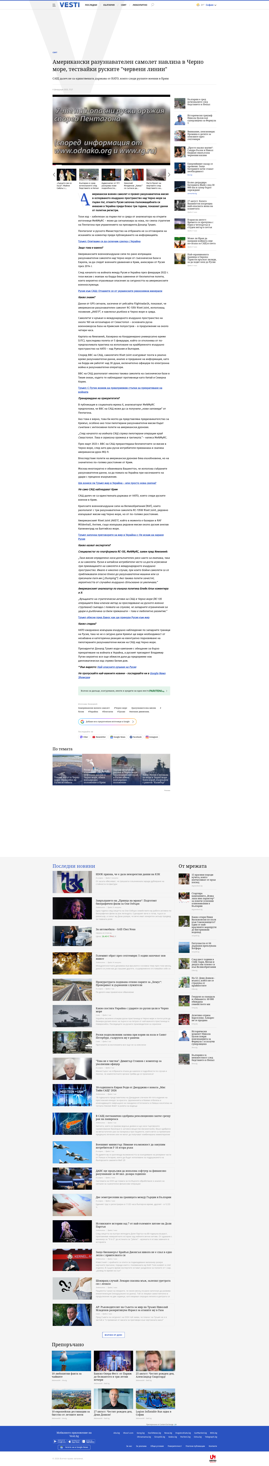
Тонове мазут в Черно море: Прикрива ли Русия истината (66, 780)
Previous (54, 180)
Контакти (213, 1446)
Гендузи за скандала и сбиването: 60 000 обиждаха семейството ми (203, 1000)
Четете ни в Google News (76, 1447)
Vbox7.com (128, 1433)
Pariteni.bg (185, 1437)
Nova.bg (168, 1433)
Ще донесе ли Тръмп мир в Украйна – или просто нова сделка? (117, 483)
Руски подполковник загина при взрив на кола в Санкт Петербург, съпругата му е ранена (131, 1036)
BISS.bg (213, 1433)
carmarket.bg (192, 193)
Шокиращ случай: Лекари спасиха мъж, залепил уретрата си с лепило (133, 1282)
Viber (85, 737)
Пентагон (108, 711)
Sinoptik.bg (159, 1437)
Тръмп (121, 711)
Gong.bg (141, 1433)
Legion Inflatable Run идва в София (153, 1413)
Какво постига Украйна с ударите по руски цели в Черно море (132, 1010)
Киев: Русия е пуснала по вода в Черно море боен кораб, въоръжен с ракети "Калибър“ (155, 778)
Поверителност (175, 1446)
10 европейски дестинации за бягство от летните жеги (71, 1413)
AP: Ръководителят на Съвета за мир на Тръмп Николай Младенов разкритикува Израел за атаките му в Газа (132, 1308)
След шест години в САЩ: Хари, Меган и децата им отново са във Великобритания (204, 963)
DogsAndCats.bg (183, 1433)
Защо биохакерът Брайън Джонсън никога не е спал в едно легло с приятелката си (134, 1253)
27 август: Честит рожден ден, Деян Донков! (113, 1413)
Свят (123, 5)
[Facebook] (217, 1449)
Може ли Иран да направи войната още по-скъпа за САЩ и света (201, 241)
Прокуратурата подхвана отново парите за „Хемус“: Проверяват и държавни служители (129, 983)
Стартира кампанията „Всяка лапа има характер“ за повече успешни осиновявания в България (203, 900)
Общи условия (157, 1446)
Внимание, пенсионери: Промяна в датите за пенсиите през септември (201, 135)
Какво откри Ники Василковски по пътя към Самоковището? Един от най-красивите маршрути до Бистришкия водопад (204, 924)
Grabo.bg (172, 1437)
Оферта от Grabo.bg (104, 933)
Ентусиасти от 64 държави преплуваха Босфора (204, 946)
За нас (129, 1446)
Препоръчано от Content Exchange (159, 1425)
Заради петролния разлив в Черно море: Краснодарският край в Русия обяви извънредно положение (125, 776)
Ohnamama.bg (144, 1437)
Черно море (121, 708)
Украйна (93, 711)
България (109, 5)
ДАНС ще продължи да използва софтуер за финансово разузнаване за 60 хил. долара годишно (131, 1172)
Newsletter (101, 737)
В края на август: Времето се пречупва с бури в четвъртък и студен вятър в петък (200, 223)
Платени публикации (195, 1446)
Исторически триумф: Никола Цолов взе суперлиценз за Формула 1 (201, 119)
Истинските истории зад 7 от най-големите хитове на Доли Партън (133, 1225)
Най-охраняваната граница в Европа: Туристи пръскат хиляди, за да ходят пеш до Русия (201, 258)
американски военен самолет (94, 708)
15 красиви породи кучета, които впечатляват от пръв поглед (204, 878)
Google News (119, 737)
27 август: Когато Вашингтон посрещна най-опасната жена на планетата (200, 205)
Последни (91, 5)
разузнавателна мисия (144, 708)
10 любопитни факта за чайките (67, 1375)
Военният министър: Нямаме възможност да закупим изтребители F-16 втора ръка (130, 1146)
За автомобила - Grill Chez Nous (115, 929)
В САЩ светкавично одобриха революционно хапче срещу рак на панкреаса (133, 1117)
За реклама (141, 1446)
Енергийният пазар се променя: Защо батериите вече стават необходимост (200, 167)
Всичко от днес (113, 1335)
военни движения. (139, 711)
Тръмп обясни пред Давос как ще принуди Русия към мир (113, 617)
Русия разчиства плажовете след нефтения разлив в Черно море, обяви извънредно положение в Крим (95, 776)
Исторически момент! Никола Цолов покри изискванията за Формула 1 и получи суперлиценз (203, 1038)
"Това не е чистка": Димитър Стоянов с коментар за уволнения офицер (129, 1062)
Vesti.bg (69, 4)
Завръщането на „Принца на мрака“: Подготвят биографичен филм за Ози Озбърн (126, 902)
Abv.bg (116, 1433)
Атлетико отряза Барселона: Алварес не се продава (203, 1018)
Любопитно (140, 5)
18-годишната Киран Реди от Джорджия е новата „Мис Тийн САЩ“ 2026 (130, 1089)
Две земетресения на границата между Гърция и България (133, 1197)
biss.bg (189, 175)
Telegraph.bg (211, 1437)
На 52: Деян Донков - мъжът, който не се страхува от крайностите (203, 981)
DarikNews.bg (154, 1433)
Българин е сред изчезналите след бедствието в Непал (198, 102)
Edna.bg (198, 1437)
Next (168, 180)
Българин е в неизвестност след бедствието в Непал (203, 1058)
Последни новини (74, 866)
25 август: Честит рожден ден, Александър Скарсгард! (155, 1375)
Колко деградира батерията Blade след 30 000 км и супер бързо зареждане (200, 186)
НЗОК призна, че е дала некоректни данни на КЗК (128, 874)
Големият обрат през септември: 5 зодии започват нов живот (131, 957)
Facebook (137, 737)
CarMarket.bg (200, 1433)
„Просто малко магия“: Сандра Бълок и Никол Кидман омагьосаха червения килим (200, 151)
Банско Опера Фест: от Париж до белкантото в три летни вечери (113, 1376)
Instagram (153, 737)
